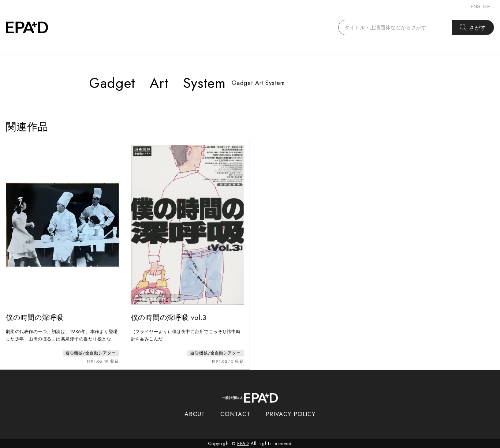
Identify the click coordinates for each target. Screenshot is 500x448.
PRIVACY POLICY (291, 414)
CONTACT (235, 414)
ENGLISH (481, 6)
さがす (477, 28)
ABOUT (194, 414)
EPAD (243, 443)
